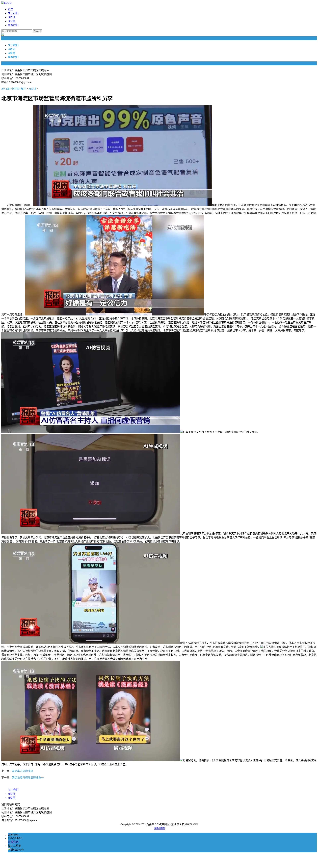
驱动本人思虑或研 (22, 771)
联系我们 (13, 25)
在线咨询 (13, 841)
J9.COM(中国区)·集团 (13, 88)
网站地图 (159, 828)
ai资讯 (11, 17)
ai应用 (11, 21)
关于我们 (13, 13)
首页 (10, 9)
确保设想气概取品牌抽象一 (28, 777)
